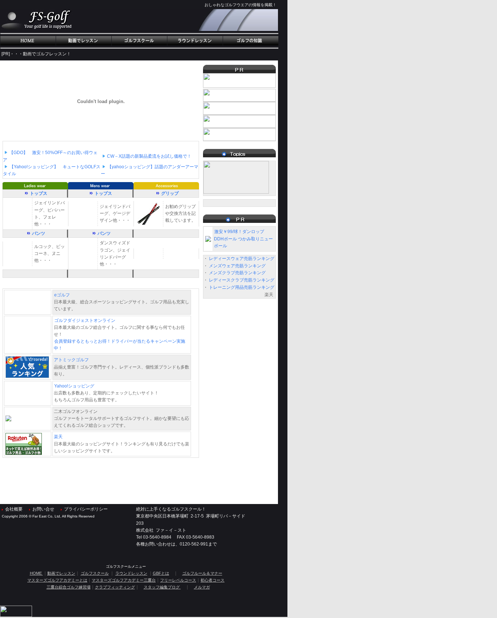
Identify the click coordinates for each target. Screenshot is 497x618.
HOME (36, 573)
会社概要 (14, 509)
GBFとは (161, 573)
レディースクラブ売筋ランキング (241, 280)
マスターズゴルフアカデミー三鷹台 (124, 580)
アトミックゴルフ (71, 359)
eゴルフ (62, 295)
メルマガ (202, 587)
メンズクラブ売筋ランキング (237, 272)
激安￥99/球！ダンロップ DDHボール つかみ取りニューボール (243, 238)
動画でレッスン (61, 573)
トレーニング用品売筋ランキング (241, 287)
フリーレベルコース (178, 580)
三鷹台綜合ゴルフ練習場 (69, 587)
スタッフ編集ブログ (162, 587)
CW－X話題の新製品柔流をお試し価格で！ (149, 156)
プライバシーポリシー (86, 509)
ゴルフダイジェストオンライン (84, 320)
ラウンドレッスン (131, 573)
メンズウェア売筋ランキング (237, 265)
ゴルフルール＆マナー (202, 573)
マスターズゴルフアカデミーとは (57, 580)
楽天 (58, 436)
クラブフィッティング (115, 587)
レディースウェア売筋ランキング (241, 258)
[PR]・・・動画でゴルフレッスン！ (36, 53)
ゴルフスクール (95, 573)
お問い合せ (43, 509)
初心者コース (212, 580)
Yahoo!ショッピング (76, 386)
